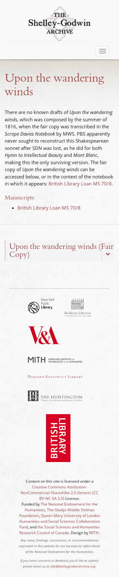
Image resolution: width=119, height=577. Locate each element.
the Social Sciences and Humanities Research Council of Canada (59, 529)
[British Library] (58, 443)
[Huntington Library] (55, 396)
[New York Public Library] (41, 305)
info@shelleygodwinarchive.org (72, 566)
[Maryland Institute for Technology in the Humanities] (55, 360)
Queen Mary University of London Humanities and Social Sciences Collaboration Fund (59, 521)
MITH (94, 532)
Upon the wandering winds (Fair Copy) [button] (61, 250)
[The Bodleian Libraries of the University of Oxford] (77, 307)
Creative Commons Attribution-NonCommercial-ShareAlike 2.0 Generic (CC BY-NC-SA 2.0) (59, 492)
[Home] (59, 23)
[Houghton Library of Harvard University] (55, 376)
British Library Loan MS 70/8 (80, 183)
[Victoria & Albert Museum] (44, 341)
